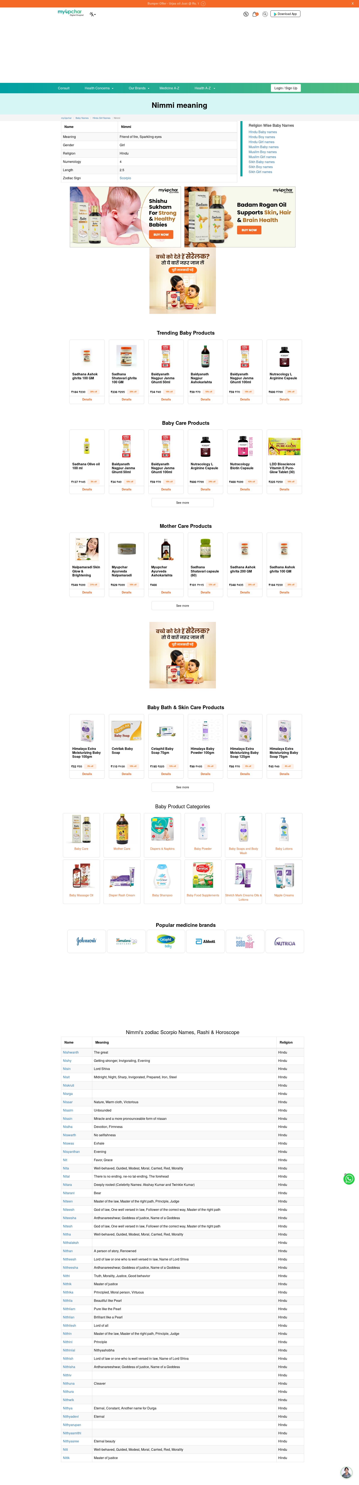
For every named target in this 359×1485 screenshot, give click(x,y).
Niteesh (68, 1209)
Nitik (66, 1457)
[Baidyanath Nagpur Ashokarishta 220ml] (205, 355)
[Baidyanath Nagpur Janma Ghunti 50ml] (166, 355)
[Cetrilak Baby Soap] (126, 729)
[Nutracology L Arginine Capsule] (284, 355)
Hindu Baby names (263, 131)
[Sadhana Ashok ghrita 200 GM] (245, 548)
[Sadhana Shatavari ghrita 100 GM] (126, 355)
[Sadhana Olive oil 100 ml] (87, 445)
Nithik (67, 1283)
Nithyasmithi (72, 1433)
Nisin (67, 1068)
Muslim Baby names (264, 146)
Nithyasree (71, 1441)
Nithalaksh (71, 1242)
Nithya (68, 1408)
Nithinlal (69, 1350)
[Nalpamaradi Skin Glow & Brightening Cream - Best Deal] (87, 548)
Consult (63, 88)
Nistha (68, 1126)
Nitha (67, 1234)
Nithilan (68, 1317)
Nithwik (68, 1399)
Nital (66, 1176)
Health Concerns (97, 88)
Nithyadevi (71, 1416)
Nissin (67, 1118)
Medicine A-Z (169, 88)
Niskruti (68, 1085)
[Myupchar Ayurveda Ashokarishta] (166, 548)
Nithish (68, 1358)
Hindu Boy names (262, 136)
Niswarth (69, 1134)
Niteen (68, 1201)
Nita (66, 1168)
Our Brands (137, 88)
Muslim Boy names (263, 151)
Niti (65, 1449)
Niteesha (69, 1217)
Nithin (67, 1333)
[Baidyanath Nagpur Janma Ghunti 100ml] (245, 355)
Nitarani (69, 1192)
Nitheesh (69, 1259)
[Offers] (245, 13)
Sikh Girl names (260, 171)
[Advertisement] (179, 52)
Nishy (67, 1060)
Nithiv (67, 1375)
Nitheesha (70, 1267)
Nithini (68, 1341)
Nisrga (68, 1093)
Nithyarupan (72, 1424)
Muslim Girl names (262, 156)
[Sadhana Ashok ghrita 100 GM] (87, 355)
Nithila (68, 1300)
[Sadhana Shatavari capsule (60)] (205, 548)
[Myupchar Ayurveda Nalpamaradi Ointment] (126, 548)
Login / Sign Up (285, 88)
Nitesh (68, 1226)
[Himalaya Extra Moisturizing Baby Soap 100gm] (87, 729)
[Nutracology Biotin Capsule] (245, 445)
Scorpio (125, 178)
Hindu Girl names (261, 141)
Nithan (68, 1250)
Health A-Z (203, 88)
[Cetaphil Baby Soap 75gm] (166, 729)
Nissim (68, 1110)
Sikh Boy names (261, 166)
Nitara (67, 1184)
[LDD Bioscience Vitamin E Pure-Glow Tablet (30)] (284, 445)
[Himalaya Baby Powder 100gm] (205, 729)
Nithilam (69, 1308)
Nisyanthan (71, 1151)
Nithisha (69, 1366)
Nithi (66, 1275)
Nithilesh (69, 1325)
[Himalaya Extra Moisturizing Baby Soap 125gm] (245, 729)
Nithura (68, 1391)
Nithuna (69, 1383)
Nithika (68, 1292)
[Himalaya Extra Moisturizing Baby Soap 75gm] (284, 729)
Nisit (66, 1077)
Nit (65, 1159)
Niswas (68, 1143)
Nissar (68, 1101)
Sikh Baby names (262, 161)
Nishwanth (71, 1052)
